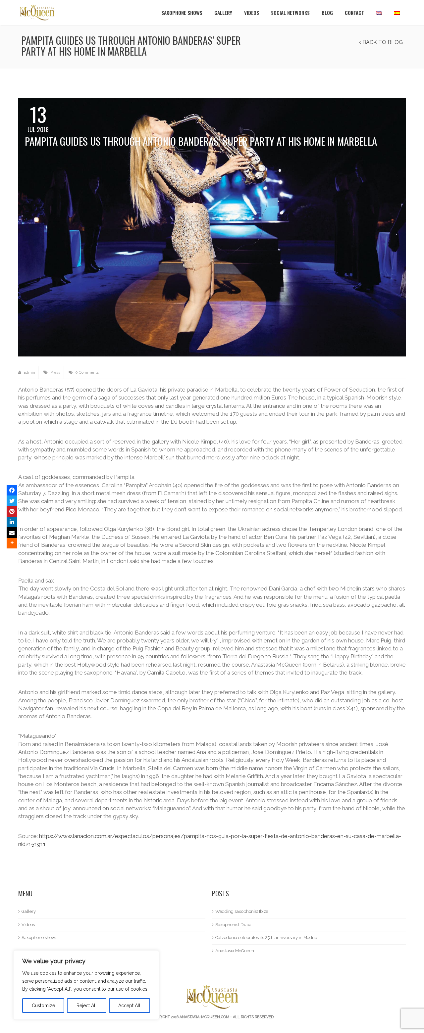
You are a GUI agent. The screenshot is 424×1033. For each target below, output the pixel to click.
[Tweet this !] (12, 500)
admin (29, 372)
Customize (43, 1005)
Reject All (87, 1005)
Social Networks (290, 12)
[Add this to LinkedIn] (12, 522)
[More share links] (12, 543)
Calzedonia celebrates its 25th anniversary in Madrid (266, 937)
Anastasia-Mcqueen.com (204, 1017)
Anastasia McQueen (234, 950)
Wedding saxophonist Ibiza (241, 911)
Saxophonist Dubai (233, 924)
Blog (327, 12)
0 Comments (86, 372)
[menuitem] (379, 12)
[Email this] (12, 532)
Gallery (223, 12)
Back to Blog (382, 42)
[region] (86, 985)
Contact (354, 12)
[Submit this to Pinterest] (12, 511)
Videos (251, 12)
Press (55, 372)
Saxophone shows (181, 12)
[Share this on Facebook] (12, 490)
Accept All (129, 1005)
